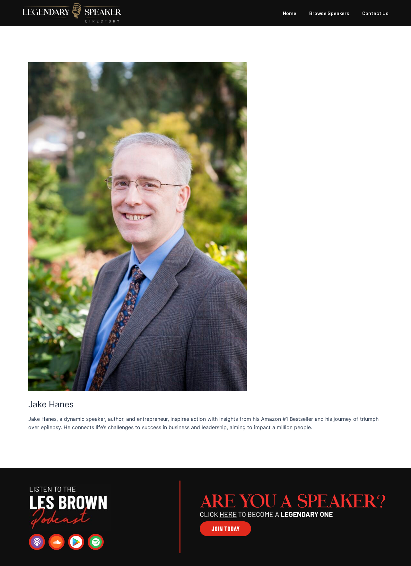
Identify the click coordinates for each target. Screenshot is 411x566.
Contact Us (375, 13)
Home (289, 13)
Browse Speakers (329, 13)
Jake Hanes (51, 404)
